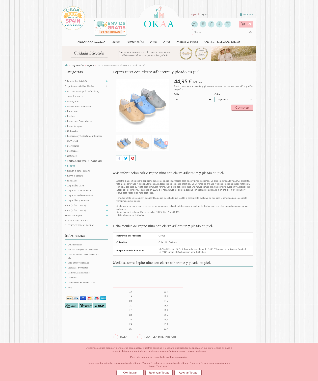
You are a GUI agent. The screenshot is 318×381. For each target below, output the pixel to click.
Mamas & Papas (187, 42)
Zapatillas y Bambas (78, 200)
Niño (166, 42)
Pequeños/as (135, 42)
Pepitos (71, 165)
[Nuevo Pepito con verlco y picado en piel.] (124, 143)
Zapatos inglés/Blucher (80, 195)
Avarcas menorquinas (79, 106)
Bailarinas (72, 111)
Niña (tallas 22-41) (75, 205)
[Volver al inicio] (66, 65)
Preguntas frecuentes (78, 267)
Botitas (71, 115)
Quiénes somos (75, 244)
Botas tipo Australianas (79, 120)
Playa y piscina (75, 175)
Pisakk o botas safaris (78, 170)
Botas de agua (74, 125)
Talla (177, 94)
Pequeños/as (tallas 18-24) (80, 86)
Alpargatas (73, 101)
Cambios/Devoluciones (79, 272)
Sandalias (72, 180)
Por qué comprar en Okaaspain (83, 249)
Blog (70, 287)
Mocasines (73, 150)
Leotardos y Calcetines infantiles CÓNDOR (84, 138)
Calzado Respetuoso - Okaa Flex (84, 160)
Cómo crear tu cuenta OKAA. (82, 282)
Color (217, 94)
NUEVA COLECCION (92, 42)
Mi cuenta (247, 14)
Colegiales (72, 130)
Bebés (116, 42)
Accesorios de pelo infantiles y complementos (83, 93)
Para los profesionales (78, 262)
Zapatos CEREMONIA (79, 190)
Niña (153, 42)
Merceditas (73, 145)
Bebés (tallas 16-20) (76, 81)
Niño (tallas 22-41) (75, 210)
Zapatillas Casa (75, 185)
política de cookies (176, 357)
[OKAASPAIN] (159, 15)
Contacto (72, 277)
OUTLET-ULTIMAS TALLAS (222, 42)
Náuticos (72, 155)
